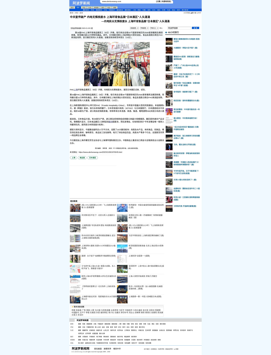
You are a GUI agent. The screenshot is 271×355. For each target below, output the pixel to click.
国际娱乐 (113, 336)
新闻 (78, 7)
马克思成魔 (105, 310)
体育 (163, 10)
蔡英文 (148, 313)
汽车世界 (106, 340)
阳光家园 (141, 343)
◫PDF (199, 13)
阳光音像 (148, 343)
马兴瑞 (97, 310)
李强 (87, 313)
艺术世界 (148, 330)
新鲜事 (96, 7)
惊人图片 (81, 343)
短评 (115, 327)
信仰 (178, 10)
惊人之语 (98, 327)
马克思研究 (112, 343)
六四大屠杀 (137, 310)
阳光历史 (120, 343)
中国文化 (141, 330)
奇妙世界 (139, 340)
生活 (89, 7)
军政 (92, 10)
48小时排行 (173, 32)
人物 (134, 10)
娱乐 (103, 7)
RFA (114, 148)
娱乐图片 (134, 336)
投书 (123, 327)
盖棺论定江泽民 (90, 343)
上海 (76, 90)
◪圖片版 (193, 13)
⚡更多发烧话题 (78, 307)
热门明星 (99, 336)
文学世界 (88, 333)
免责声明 (161, 349)
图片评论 (142, 327)
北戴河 (117, 313)
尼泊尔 (80, 315)
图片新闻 (163, 324)
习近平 (121, 310)
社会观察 (99, 340)
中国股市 (75, 313)
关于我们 (147, 349)
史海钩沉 (92, 330)
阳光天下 (134, 343)
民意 (136, 327)
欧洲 (111, 122)
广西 (84, 310)
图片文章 (102, 333)
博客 (114, 7)
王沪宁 (82, 313)
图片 (185, 10)
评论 (83, 7)
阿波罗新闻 (81, 3)
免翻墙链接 (166, 1)
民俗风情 (153, 340)
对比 (128, 327)
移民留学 (113, 340)
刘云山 (131, 313)
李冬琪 (105, 148)
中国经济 (112, 10)
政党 (111, 327)
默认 (161, 28)
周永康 (160, 313)
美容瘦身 (155, 330)
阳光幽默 (127, 343)
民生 (153, 10)
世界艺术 (81, 333)
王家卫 (74, 315)
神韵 (88, 310)
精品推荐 (127, 336)
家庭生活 (99, 330)
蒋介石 (111, 313)
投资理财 (169, 330)
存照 (132, 327)
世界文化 (176, 330)
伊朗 (73, 310)
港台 (173, 10)
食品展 (82, 158)
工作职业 (127, 330)
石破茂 (93, 313)
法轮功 (152, 310)
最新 (86, 10)
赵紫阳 (154, 313)
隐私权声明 (169, 349)
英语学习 (190, 330)
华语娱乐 (92, 336)
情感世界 (92, 340)
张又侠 (145, 310)
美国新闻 (99, 10)
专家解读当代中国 (102, 343)
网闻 (139, 10)
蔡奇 (143, 313)
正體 (158, 1)
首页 (72, 7)
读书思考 (183, 330)
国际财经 (128, 10)
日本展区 (92, 158)
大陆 (105, 10)
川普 (92, 310)
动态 (103, 327)
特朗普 (158, 310)
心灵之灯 (106, 330)
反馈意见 (154, 349)
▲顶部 (176, 349)
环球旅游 (146, 340)
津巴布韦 (124, 313)
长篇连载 (95, 333)
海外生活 (113, 330)
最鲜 (79, 340)
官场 (149, 10)
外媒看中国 (90, 327)
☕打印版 (186, 13)
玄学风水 (120, 330)
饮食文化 (85, 340)
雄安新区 (104, 313)
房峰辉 (137, 313)
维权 (158, 10)
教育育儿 (134, 330)
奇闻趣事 (127, 340)
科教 (144, 10)
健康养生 (85, 330)
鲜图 (159, 340)
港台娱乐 (106, 336)
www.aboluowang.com (111, 1)
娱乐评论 (120, 336)
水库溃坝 (114, 310)
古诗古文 (162, 330)
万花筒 (133, 340)
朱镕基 (79, 310)
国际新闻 (120, 10)
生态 (168, 10)
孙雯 (98, 313)
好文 (119, 327)
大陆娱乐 (85, 336)
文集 (107, 327)
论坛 (108, 7)
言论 (83, 327)
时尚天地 (120, 340)
